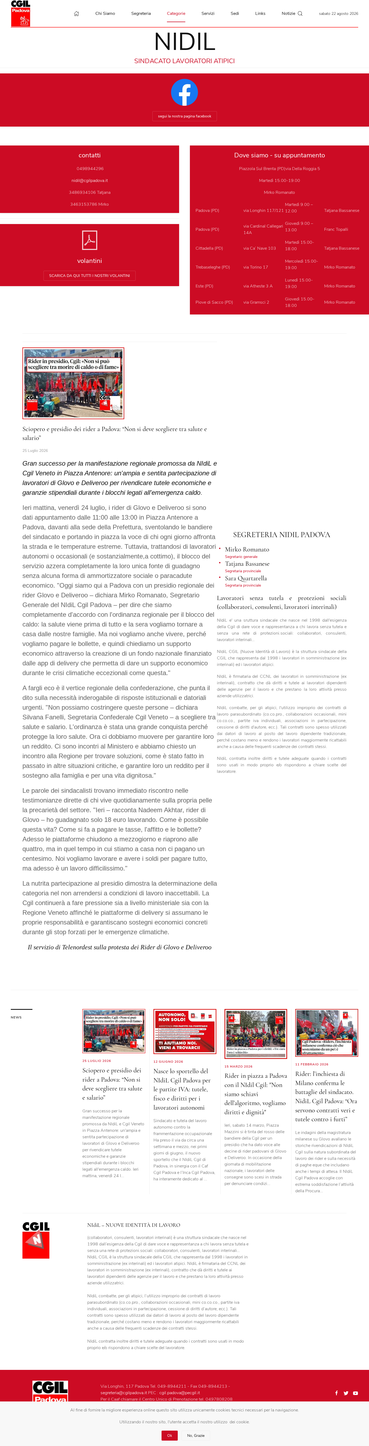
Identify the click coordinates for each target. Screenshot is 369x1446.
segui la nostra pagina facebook (184, 116)
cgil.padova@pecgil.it (179, 1393)
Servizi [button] (208, 13)
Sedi (235, 13)
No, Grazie (195, 1435)
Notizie (288, 13)
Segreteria (141, 13)
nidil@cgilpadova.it (90, 181)
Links (260, 13)
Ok (169, 1435)
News (16, 1017)
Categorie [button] (176, 13)
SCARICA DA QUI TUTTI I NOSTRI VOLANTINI (89, 275)
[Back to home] (22, 13)
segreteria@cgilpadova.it (123, 1393)
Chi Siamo (105, 13)
